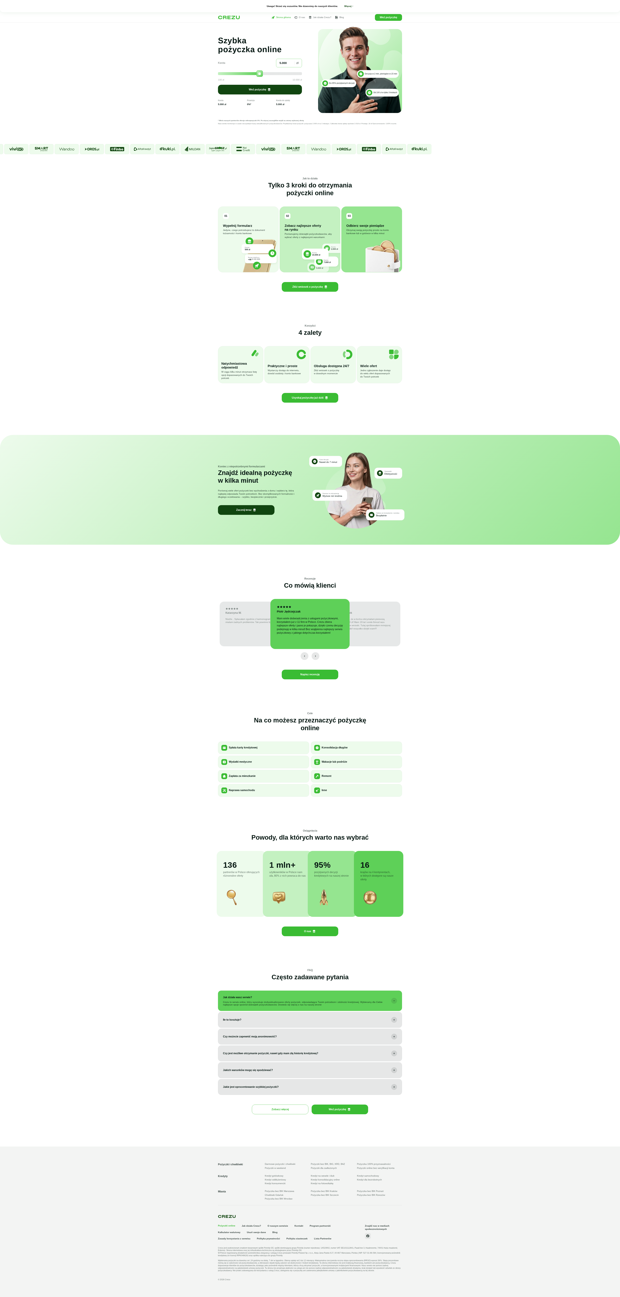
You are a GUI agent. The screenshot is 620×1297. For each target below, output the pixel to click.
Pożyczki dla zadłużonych (324, 1168)
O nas (302, 17)
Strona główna (283, 17)
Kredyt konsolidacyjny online (325, 1179)
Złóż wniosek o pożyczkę (307, 286)
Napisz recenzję (310, 674)
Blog (341, 17)
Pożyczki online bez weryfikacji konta (375, 1168)
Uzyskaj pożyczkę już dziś (308, 397)
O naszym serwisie (278, 1226)
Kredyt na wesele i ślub (322, 1175)
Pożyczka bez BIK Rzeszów (371, 1195)
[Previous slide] (304, 656)
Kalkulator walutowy (229, 1232)
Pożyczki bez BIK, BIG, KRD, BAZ (328, 1164)
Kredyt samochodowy (368, 1175)
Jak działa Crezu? (322, 17)
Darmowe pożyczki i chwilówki (280, 1164)
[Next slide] (315, 656)
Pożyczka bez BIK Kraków (324, 1191)
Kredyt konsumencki (275, 1183)
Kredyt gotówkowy (274, 1175)
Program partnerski (320, 1226)
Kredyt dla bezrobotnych (369, 1179)
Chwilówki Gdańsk (274, 1195)
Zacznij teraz (244, 510)
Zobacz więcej (280, 1109)
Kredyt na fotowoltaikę (322, 1183)
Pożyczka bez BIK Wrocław (278, 1198)
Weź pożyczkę (388, 17)
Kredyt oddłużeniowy (275, 1179)
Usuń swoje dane (256, 1232)
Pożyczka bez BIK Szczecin (325, 1195)
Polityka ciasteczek (297, 1238)
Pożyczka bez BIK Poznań (370, 1191)
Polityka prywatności (268, 1238)
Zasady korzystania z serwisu (234, 1238)
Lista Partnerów (322, 1238)
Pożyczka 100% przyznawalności (374, 1164)
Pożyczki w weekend (275, 1168)
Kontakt (298, 1226)
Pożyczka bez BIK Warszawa (279, 1191)
